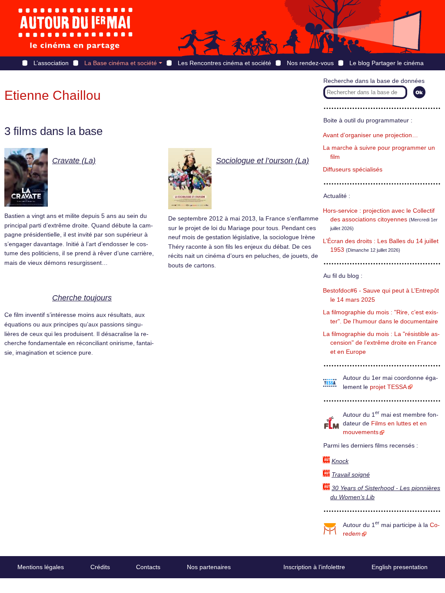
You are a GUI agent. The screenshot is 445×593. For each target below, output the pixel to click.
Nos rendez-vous (310, 62)
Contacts (148, 566)
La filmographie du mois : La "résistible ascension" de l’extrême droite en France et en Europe (381, 343)
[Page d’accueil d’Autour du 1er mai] (76, 28)
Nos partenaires (209, 566)
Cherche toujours (82, 297)
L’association (51, 62)
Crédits (100, 566)
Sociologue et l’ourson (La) (262, 160)
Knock (340, 461)
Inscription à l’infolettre (314, 566)
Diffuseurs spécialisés (352, 169)
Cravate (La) (74, 160)
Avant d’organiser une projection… (370, 135)
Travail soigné (351, 474)
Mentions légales (40, 566)
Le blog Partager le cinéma (386, 62)
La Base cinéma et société (120, 62)
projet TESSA (388, 387)
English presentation (400, 566)
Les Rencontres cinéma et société (224, 62)
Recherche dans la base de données (374, 81)
